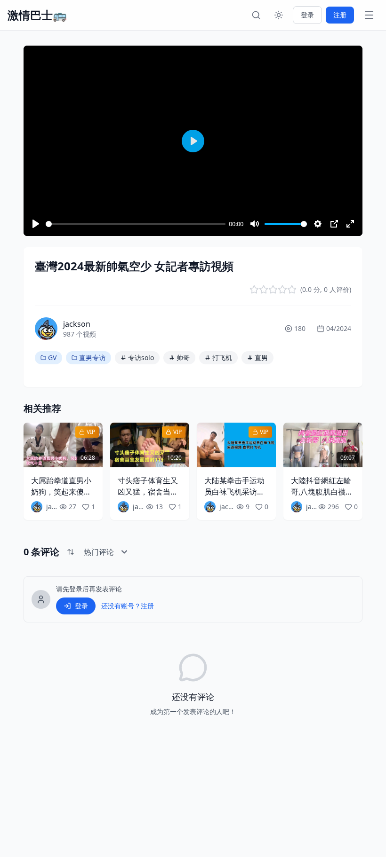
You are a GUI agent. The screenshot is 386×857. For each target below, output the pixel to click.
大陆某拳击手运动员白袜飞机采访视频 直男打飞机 (234, 491)
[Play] (35, 223)
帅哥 (183, 357)
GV (52, 357)
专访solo (141, 357)
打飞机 (222, 357)
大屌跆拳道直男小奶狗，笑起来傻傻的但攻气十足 (61, 491)
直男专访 (92, 357)
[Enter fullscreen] (350, 223)
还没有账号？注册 (127, 605)
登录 (307, 14)
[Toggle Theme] (278, 15)
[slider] (135, 224)
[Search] (256, 15)
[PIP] (334, 223)
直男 (261, 357)
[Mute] (254, 223)
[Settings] (317, 223)
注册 (339, 14)
